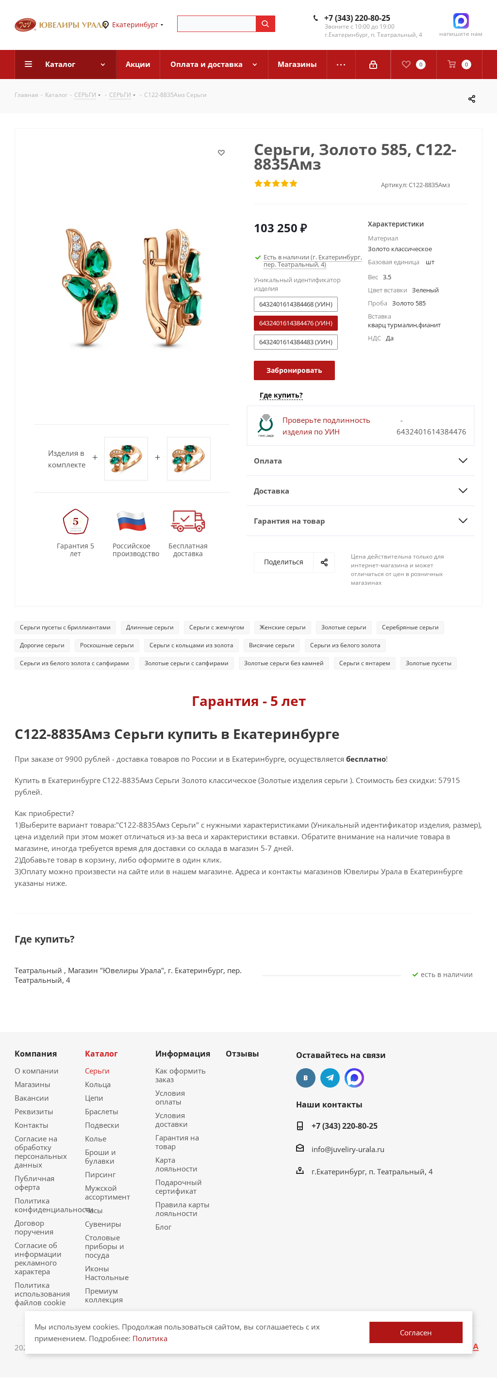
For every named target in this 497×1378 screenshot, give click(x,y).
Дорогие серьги (42, 645)
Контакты (32, 1125)
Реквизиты (34, 1111)
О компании (37, 1070)
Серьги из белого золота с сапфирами (74, 663)
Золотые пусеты (428, 663)
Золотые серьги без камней (284, 663)
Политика (150, 1338)
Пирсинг (100, 1174)
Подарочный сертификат (178, 1186)
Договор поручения (34, 1227)
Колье (95, 1138)
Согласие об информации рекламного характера (38, 1258)
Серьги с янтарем (364, 663)
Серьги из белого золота (345, 645)
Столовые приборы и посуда (104, 1246)
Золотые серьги (343, 627)
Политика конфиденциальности (54, 1205)
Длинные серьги (150, 627)
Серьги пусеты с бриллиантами (65, 627)
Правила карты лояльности (182, 1209)
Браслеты (101, 1111)
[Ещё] (341, 64)
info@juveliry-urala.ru (348, 1149)
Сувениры (103, 1224)
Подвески (102, 1125)
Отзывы (242, 1053)
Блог (163, 1227)
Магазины (32, 1084)
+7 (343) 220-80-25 (357, 18)
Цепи (94, 1098)
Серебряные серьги (410, 627)
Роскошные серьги (107, 645)
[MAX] (354, 1078)
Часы (94, 1210)
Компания (36, 1053)
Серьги (97, 1070)
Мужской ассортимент (107, 1192)
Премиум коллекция (104, 1295)
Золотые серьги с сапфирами (187, 663)
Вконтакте (305, 1078)
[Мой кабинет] (373, 64)
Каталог (101, 1053)
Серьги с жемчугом (216, 627)
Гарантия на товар (177, 1142)
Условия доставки (171, 1119)
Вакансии (32, 1098)
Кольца (98, 1084)
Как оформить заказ (180, 1075)
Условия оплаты (170, 1097)
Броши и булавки (100, 1156)
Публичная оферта (34, 1182)
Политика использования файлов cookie (42, 1293)
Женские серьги (283, 627)
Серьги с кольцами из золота (191, 645)
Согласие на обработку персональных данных (41, 1152)
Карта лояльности (176, 1164)
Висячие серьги (272, 645)
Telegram (330, 1078)
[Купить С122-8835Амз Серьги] (132, 287)
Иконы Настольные (107, 1273)
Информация (182, 1053)
